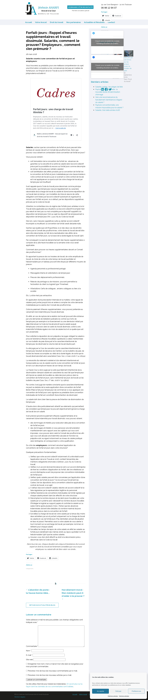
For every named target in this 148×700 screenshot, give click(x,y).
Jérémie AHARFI (48, 7)
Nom (28, 651)
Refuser (118, 691)
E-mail (29, 655)
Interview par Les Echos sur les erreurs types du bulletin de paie (128, 64)
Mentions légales (113, 696)
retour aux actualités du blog (42, 605)
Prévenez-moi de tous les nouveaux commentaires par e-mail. (52, 671)
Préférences (136, 691)
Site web (29, 660)
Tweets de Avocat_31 (107, 42)
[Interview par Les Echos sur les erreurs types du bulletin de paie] (128, 53)
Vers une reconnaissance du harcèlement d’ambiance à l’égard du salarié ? (108, 99)
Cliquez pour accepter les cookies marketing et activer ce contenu (107, 42)
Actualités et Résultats (94, 22)
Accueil (28, 22)
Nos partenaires (73, 22)
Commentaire (32, 646)
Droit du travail (56, 22)
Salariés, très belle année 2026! (107, 110)
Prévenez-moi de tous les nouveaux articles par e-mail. (50, 675)
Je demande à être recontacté (80, 7)
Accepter (100, 691)
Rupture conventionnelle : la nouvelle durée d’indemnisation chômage (107, 92)
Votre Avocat (41, 22)
